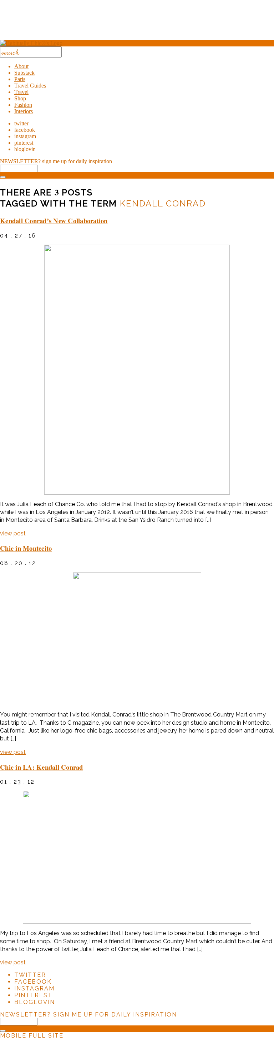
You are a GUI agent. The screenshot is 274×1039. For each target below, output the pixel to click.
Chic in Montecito (26, 548)
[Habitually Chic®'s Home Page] (31, 43)
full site (46, 1035)
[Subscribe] (3, 177)
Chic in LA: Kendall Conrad (41, 767)
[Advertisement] (137, 22)
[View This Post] (137, 370)
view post (13, 533)
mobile (13, 1035)
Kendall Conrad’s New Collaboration (54, 220)
